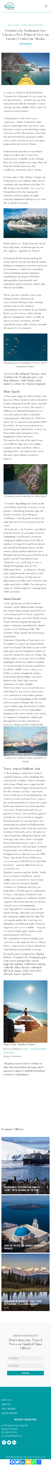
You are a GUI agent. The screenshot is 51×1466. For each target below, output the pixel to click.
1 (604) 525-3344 (11, 1432)
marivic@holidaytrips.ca (12, 1435)
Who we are (6, 1400)
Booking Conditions (9, 1413)
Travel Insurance (8, 1408)
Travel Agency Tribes (38, 1457)
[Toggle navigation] (46, 6)
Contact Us (5, 1404)
